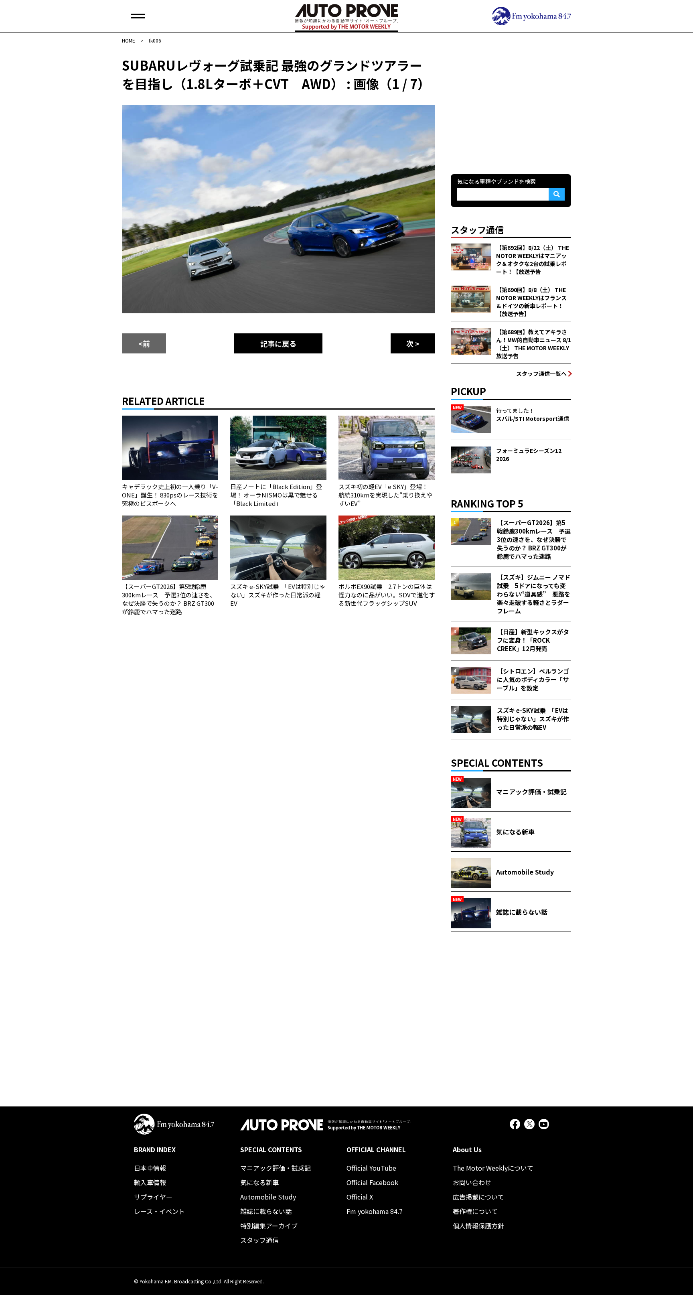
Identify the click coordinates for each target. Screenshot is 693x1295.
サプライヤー (153, 1197)
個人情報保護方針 (478, 1225)
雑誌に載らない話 (266, 1211)
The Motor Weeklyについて (493, 1168)
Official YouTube (371, 1168)
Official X (359, 1197)
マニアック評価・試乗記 (275, 1168)
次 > (412, 343)
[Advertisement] (511, 106)
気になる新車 (259, 1182)
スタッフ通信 (259, 1240)
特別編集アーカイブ (269, 1225)
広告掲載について (478, 1197)
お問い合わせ (472, 1182)
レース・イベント (159, 1211)
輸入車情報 (150, 1182)
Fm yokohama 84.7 (374, 1211)
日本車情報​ (150, 1168)
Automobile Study (268, 1197)
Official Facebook (372, 1182)
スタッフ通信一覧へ (541, 373)
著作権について (475, 1211)
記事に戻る (278, 343)
